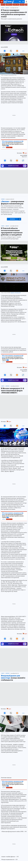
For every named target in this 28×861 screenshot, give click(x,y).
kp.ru (26, 153)
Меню (1, 1)
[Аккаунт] (26, 1)
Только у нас (16, 4)
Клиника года (9, 4)
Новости (3, 4)
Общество (7, 7)
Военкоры (22, 4)
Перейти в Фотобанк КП (16, 292)
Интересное (7, 673)
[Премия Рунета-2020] (13, 1)
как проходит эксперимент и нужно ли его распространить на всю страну (13, 143)
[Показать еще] (23, 50)
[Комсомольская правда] (8, 2)
